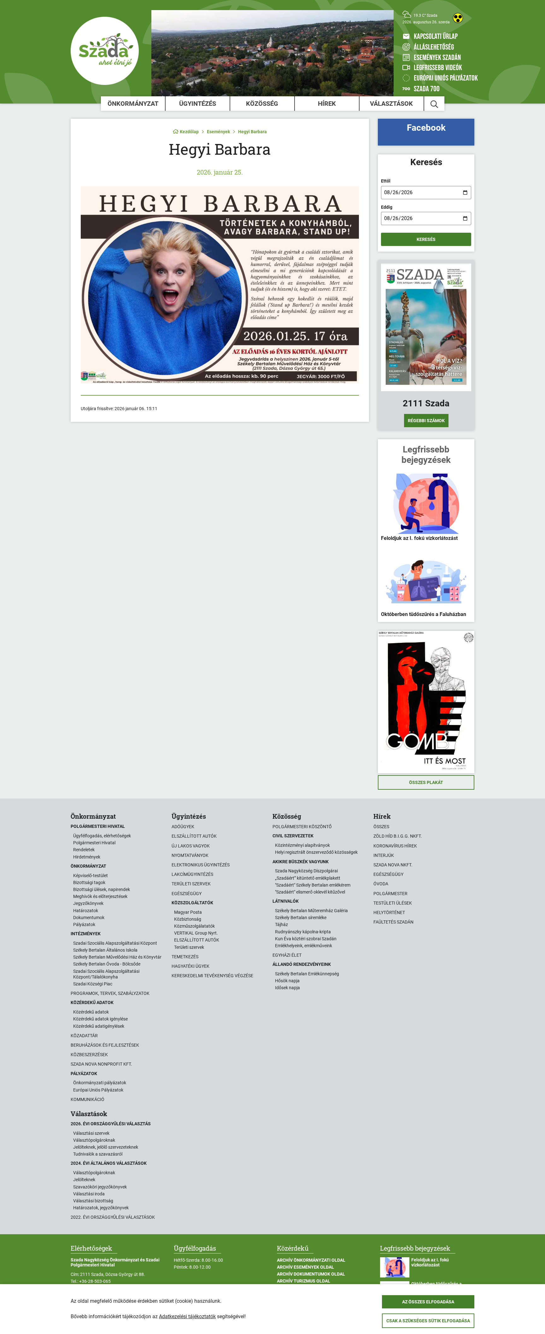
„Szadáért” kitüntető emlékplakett (307, 878)
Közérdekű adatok (91, 1011)
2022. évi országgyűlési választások (113, 1217)
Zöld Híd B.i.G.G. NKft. (397, 836)
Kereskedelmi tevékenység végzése (212, 975)
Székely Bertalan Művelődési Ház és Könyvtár (117, 957)
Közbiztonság (187, 919)
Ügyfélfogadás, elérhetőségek (102, 835)
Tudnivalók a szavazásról (97, 1154)
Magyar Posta (188, 912)
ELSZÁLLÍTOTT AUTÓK (196, 939)
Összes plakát (426, 782)
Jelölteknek (84, 1179)
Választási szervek (91, 1133)
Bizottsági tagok (89, 882)
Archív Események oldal (305, 1267)
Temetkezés (185, 956)
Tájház (281, 924)
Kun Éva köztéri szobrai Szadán (306, 938)
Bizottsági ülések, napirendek (101, 889)
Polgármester (390, 893)
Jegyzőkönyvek (88, 903)
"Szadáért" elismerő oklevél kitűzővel (310, 891)
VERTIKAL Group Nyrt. (196, 933)
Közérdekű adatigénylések (98, 1026)
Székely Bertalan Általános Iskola (105, 950)
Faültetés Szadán (393, 921)
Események (218, 131)
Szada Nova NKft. (393, 864)
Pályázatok (84, 924)
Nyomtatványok (190, 855)
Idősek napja (287, 987)
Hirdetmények (86, 856)
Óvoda (380, 883)
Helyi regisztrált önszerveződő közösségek (316, 852)
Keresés (426, 239)
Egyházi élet (287, 955)
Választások (391, 103)
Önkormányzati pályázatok (99, 1082)
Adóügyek (183, 826)
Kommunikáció (87, 1099)
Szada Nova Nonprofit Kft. (101, 1064)
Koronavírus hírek (395, 845)
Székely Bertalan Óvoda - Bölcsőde (106, 963)
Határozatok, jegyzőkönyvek (101, 1207)
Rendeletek (84, 849)
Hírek (327, 103)
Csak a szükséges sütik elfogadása (428, 1320)
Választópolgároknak (94, 1140)
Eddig (386, 207)
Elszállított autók (194, 836)
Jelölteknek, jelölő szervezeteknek (105, 1147)
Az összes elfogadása (428, 1301)
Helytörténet (389, 912)
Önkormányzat (133, 103)
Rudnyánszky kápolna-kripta (303, 931)
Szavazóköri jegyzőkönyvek (100, 1186)
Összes (381, 826)
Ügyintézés (197, 103)
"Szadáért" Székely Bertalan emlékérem (312, 885)
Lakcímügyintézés (192, 874)
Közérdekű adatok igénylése (100, 1018)
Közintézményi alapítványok (302, 845)
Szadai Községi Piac (92, 983)
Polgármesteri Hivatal (94, 842)
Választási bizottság (93, 1200)
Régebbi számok (426, 420)
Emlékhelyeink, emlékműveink (303, 945)
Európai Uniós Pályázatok (98, 1089)
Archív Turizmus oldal (303, 1280)
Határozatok (85, 910)
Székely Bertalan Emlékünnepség (307, 973)
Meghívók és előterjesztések (100, 896)
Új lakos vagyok (191, 845)
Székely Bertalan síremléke (300, 917)
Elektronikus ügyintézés (201, 864)
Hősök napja (287, 980)
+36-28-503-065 (95, 1281)
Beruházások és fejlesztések (105, 1045)
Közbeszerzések (89, 1054)
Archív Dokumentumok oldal (311, 1274)
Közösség (262, 103)
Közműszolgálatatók (194, 926)
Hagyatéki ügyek (190, 966)
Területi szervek (191, 883)
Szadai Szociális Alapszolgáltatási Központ (115, 943)
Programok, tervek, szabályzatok (110, 993)
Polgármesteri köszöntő (302, 826)
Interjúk (383, 855)
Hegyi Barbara (252, 131)
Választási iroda (89, 1193)
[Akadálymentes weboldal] (458, 18)
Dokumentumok (88, 917)
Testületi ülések (392, 903)
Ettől (385, 180)
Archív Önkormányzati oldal (311, 1260)
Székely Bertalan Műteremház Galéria (311, 910)
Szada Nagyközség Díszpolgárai (306, 870)
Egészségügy (187, 893)
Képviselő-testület (90, 875)
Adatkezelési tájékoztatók (187, 1316)
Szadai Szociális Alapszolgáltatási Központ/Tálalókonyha (106, 974)
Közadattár (84, 1035)
